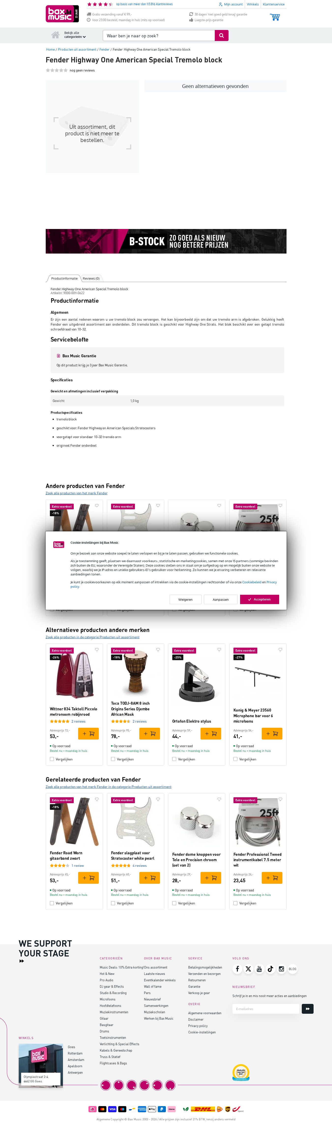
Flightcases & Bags (113, 1063)
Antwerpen (75, 1072)
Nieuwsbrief (152, 999)
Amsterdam (76, 1059)
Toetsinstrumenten (113, 1037)
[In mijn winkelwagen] (88, 734)
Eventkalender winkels (160, 980)
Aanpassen (221, 599)
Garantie (194, 986)
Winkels (253, 4)
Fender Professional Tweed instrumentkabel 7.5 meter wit (257, 860)
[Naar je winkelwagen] (274, 14)
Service (195, 958)
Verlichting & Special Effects (119, 1044)
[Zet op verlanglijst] (97, 506)
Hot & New (107, 973)
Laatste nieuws (154, 973)
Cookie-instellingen (202, 1032)
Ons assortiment (155, 967)
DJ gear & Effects (112, 986)
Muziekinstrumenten (114, 1012)
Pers (147, 993)
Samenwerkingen (156, 1005)
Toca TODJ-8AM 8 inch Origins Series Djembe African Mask (130, 708)
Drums (104, 1031)
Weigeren (185, 599)
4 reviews (140, 865)
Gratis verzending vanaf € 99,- (112, 14)
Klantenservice (274, 4)
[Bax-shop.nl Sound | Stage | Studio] (62, 13)
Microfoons (107, 999)
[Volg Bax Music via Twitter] (248, 969)
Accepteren (262, 599)
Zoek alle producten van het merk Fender (77, 493)
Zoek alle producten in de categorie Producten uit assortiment (93, 637)
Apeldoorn (75, 1066)
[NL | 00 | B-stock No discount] (166, 241)
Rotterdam (75, 1053)
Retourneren (197, 980)
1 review (78, 865)
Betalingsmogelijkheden (205, 967)
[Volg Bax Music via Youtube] (259, 969)
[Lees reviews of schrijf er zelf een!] (57, 70)
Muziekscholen (154, 1012)
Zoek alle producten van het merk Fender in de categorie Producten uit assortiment (109, 786)
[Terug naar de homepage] (55, 35)
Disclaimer (195, 1019)
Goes (71, 1047)
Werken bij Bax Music (158, 1018)
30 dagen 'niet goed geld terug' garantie (221, 14)
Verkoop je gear (199, 993)
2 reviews (79, 721)
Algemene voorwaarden (204, 1013)
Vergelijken (64, 759)
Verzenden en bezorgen (204, 973)
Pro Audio (106, 980)
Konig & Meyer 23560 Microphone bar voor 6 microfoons (253, 715)
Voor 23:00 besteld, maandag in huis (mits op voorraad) (128, 20)
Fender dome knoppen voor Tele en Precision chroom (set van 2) (196, 860)
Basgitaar (106, 1025)
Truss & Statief (110, 1057)
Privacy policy (198, 1026)
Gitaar (104, 1018)
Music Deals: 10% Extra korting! (122, 967)
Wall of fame (152, 986)
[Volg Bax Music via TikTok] (270, 969)
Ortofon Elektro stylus (191, 721)
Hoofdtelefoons (110, 1005)
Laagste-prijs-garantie (209, 20)
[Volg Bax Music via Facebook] (237, 969)
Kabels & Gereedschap (116, 1050)
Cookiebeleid (251, 582)
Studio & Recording (113, 993)
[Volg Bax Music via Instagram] (282, 969)
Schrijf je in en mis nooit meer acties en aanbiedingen (269, 996)
